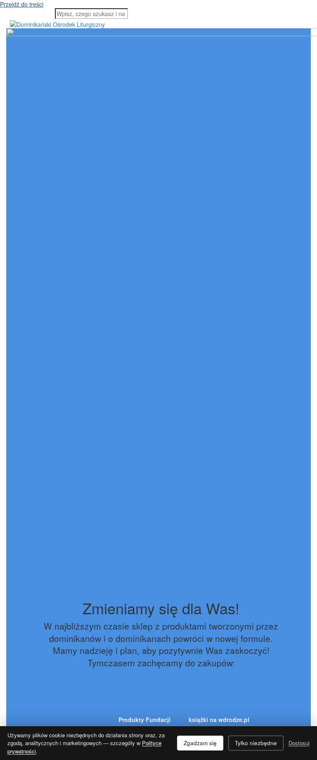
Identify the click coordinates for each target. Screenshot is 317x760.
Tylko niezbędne (256, 743)
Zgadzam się (200, 743)
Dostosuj (299, 743)
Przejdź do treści (21, 4)
